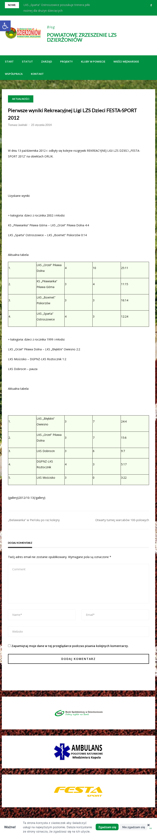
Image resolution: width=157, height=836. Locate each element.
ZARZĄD (46, 61)
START (9, 61)
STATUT (27, 61)
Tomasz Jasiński (17, 124)
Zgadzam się (107, 827)
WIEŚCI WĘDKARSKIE (126, 61)
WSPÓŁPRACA (14, 74)
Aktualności (20, 99)
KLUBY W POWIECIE (93, 61)
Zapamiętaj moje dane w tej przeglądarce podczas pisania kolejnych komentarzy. (70, 646)
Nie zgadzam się (133, 827)
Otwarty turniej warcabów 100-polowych (122, 520)
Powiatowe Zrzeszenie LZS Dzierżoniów (82, 37)
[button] (5, 26)
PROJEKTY (66, 61)
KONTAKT (37, 74)
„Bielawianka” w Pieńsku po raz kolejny (34, 520)
